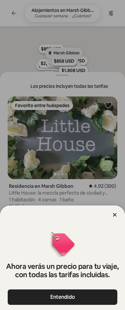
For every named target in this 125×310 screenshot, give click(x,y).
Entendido (62, 297)
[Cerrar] (114, 214)
